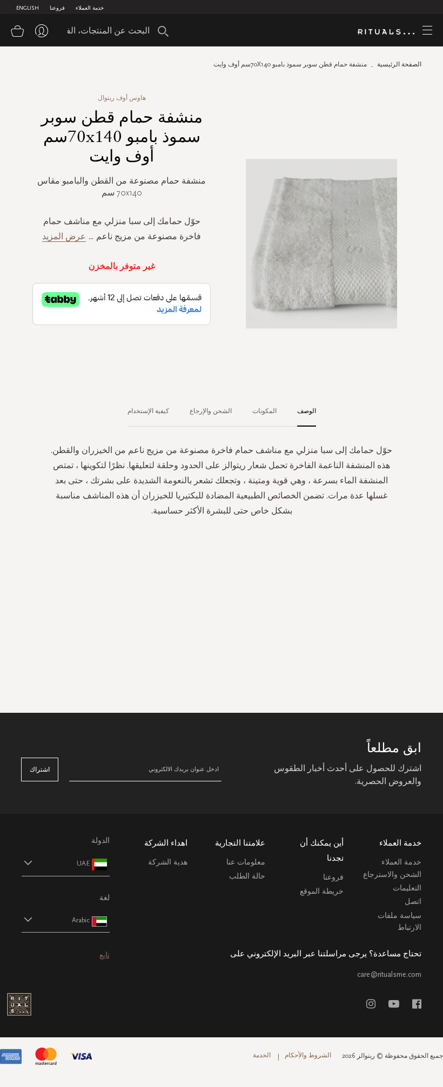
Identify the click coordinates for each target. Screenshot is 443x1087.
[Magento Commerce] (390, 32)
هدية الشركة (167, 862)
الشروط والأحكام (308, 1055)
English (27, 8)
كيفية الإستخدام (148, 411)
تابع (104, 955)
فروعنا (57, 8)
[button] (56, 863)
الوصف (306, 411)
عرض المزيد (64, 236)
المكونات (264, 411)
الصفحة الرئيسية (399, 64)
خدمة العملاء (90, 8)
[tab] (301, 411)
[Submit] (163, 31)
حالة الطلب (247, 876)
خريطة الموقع (322, 891)
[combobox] (114, 30)
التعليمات (407, 888)
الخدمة (262, 1055)
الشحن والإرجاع (211, 411)
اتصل (413, 901)
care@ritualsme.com (389, 974)
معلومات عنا (245, 862)
